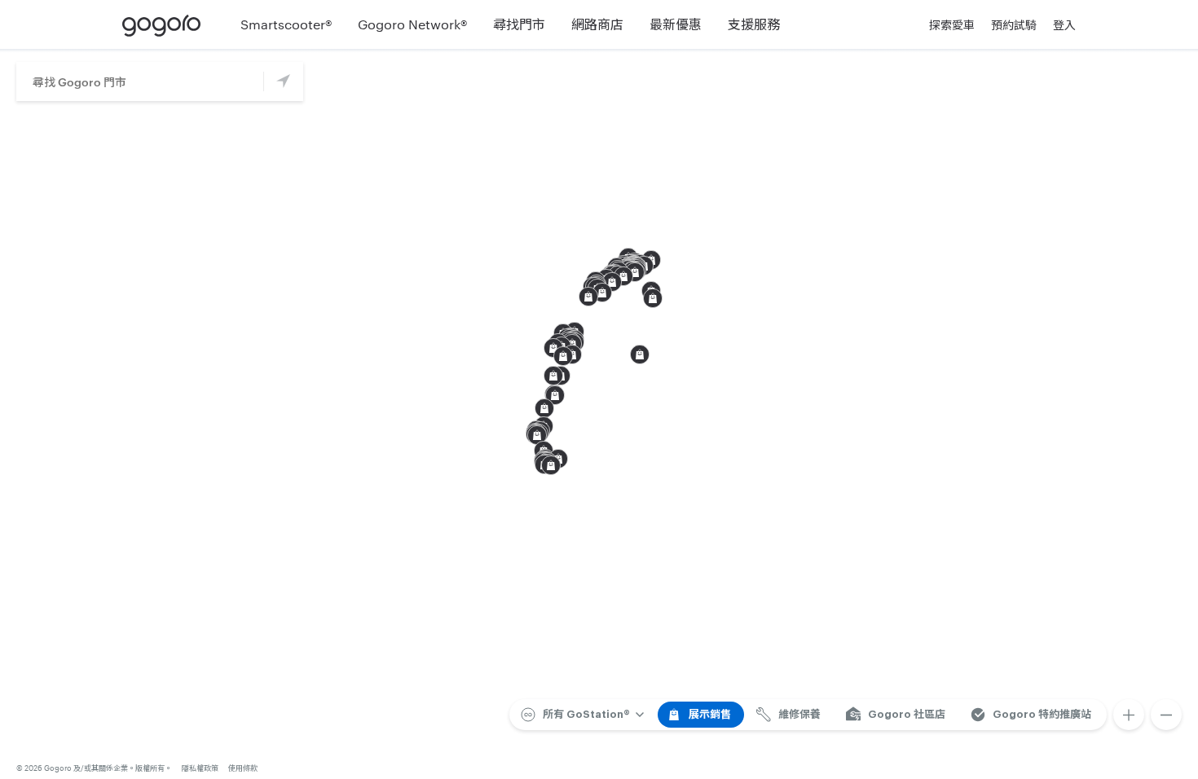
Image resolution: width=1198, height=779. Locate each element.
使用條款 (243, 767)
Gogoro (165, 24)
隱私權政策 (200, 767)
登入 (1064, 24)
